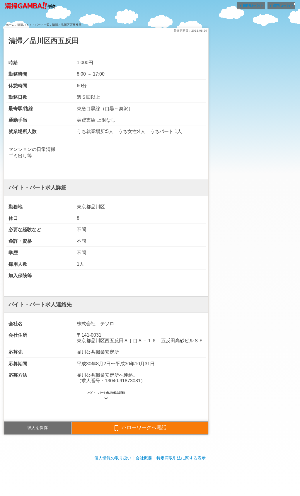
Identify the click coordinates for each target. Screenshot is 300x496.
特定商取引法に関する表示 (181, 458)
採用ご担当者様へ (150, 475)
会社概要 (144, 458)
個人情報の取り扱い (112, 458)
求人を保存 (37, 427)
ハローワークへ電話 (139, 428)
